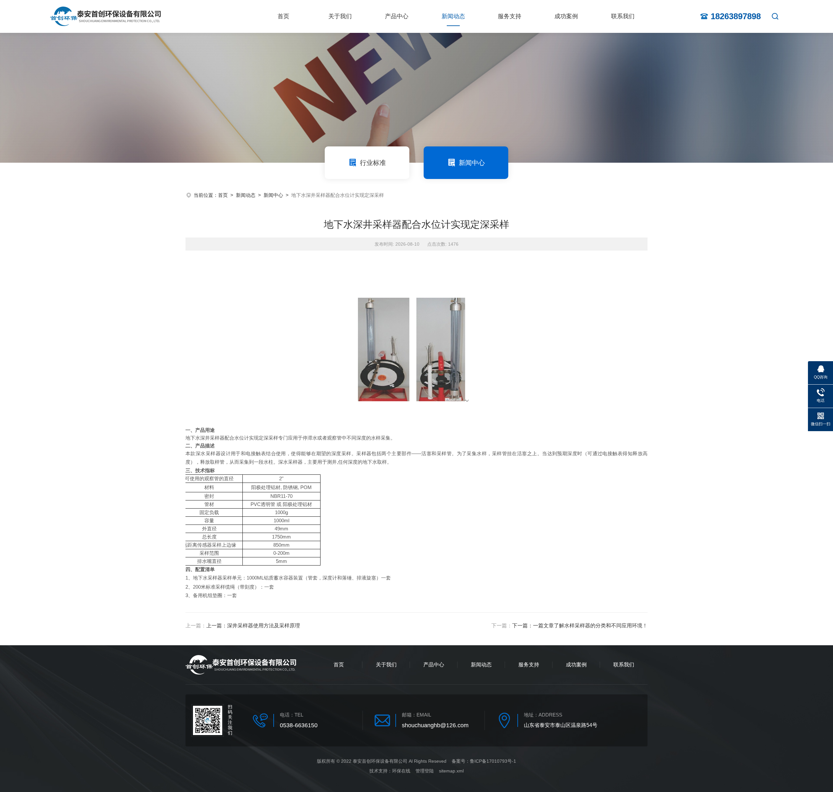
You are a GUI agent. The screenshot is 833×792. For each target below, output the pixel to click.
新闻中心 (472, 162)
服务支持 (509, 16)
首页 (283, 16)
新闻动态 (453, 16)
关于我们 (340, 16)
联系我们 (623, 16)
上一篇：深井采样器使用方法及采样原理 (253, 625)
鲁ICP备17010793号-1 (493, 761)
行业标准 (373, 162)
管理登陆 (425, 770)
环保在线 (401, 770)
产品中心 (396, 16)
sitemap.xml (451, 770)
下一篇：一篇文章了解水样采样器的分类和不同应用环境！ (580, 625)
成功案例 (566, 16)
